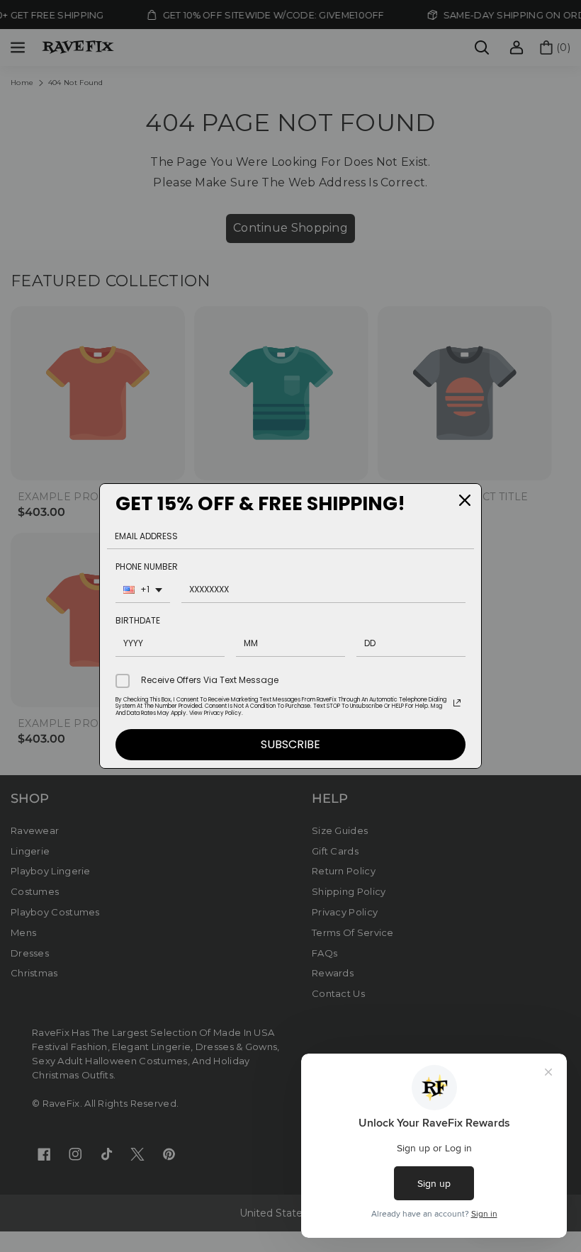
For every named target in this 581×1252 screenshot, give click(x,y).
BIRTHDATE (137, 620)
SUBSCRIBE (290, 744)
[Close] (465, 500)
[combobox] (142, 591)
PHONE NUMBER (146, 566)
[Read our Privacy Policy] (457, 702)
